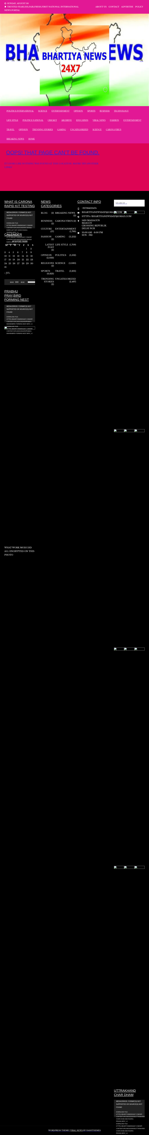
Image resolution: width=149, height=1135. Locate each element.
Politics (60, 255)
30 (31, 263)
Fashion (114, 120)
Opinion (78, 110)
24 (5, 263)
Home (31, 138)
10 (5, 256)
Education (82, 120)
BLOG (44, 213)
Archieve (66, 120)
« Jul (7, 273)
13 (18, 256)
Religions (47, 263)
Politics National (33, 120)
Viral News (99, 120)
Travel (10, 129)
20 (18, 259)
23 (31, 259)
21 (23, 259)
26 (14, 263)
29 (27, 263)
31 (5, 267)
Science (42, 110)
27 (18, 263)
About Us (101, 7)
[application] (19, 219)
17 (5, 259)
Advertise (127, 7)
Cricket (52, 120)
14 (23, 256)
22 (27, 259)
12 (14, 256)
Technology (121, 110)
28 (23, 263)
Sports (91, 110)
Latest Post (49, 246)
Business (105, 110)
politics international (20, 110)
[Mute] (26, 282)
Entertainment (60, 110)
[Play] (8, 282)
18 (10, 259)
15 (27, 256)
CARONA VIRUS (113, 129)
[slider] (31, 281)
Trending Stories (42, 129)
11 (9, 256)
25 (10, 263)
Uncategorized (79, 129)
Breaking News (15, 138)
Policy (139, 7)
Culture (46, 228)
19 (14, 259)
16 (31, 256)
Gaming (61, 129)
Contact (114, 7)
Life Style (12, 120)
